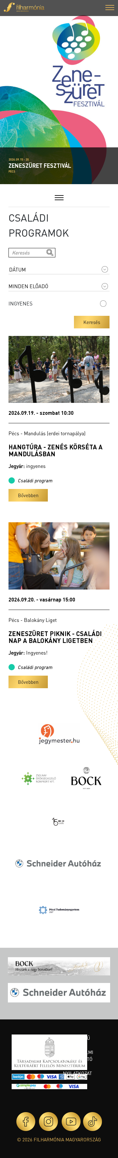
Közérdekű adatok (76, 1041)
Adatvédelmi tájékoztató (78, 1055)
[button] (109, 8)
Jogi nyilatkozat (77, 1070)
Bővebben (28, 495)
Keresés (91, 322)
